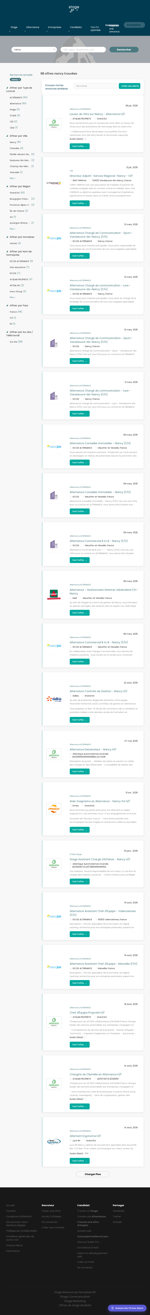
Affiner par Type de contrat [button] (19, 89)
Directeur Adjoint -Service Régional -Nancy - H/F (101, 176)
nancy (15, 79)
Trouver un (87, 1211)
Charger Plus (93, 1174)
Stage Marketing (75, 1301)
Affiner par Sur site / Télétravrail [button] (19, 334)
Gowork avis (84, 1231)
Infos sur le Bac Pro (88, 1242)
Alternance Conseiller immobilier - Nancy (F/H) (100, 443)
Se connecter (49, 1222)
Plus (12, 178)
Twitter (117, 1216)
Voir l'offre (79, 146)
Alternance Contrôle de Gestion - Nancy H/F (98, 691)
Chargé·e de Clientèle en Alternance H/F (96, 1074)
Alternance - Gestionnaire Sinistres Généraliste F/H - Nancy (104, 591)
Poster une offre (51, 1211)
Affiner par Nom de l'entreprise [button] (19, 253)
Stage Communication (75, 1296)
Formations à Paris (88, 1247)
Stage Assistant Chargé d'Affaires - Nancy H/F (100, 859)
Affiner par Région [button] (19, 186)
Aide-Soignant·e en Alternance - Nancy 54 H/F (100, 801)
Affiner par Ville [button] (18, 136)
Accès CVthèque (51, 1216)
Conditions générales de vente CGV (20, 1238)
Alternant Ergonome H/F (85, 1136)
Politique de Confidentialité (21, 1231)
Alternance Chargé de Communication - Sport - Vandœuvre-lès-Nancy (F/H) (101, 235)
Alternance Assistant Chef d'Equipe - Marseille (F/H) (103, 964)
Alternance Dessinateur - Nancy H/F (93, 749)
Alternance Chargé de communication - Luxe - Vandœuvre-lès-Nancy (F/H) (100, 287)
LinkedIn (117, 1222)
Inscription (134, 25)
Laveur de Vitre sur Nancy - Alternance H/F (97, 114)
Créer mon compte (53, 1227)
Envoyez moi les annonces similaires (56, 87)
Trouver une (91, 1216)
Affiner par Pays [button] (18, 305)
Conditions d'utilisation (19, 1216)
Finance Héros (14, 1245)
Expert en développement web (92, 1254)
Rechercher (124, 49)
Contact (11, 1211)
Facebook (118, 1211)
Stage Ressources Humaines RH (75, 1292)
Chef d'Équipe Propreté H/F (87, 1012)
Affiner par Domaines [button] (21, 237)
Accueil (10, 1205)
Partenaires (13, 1251)
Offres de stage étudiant (75, 1305)
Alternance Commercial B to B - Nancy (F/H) (99, 541)
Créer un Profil (85, 1262)
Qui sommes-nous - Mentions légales (17, 1223)
